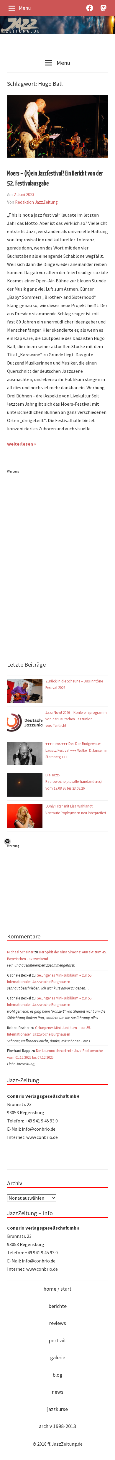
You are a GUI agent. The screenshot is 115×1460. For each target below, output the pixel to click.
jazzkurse (57, 1409)
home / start (57, 1288)
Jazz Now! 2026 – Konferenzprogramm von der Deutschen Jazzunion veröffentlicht (76, 719)
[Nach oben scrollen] (104, 1449)
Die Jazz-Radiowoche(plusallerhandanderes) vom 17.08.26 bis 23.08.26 (73, 781)
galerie (57, 1357)
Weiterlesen (20, 444)
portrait (57, 1340)
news (57, 1391)
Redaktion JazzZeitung (36, 202)
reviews (57, 1323)
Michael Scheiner (20, 952)
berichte (58, 1306)
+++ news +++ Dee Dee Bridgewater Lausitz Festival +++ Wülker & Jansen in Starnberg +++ (76, 750)
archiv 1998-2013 (57, 1426)
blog (58, 1374)
